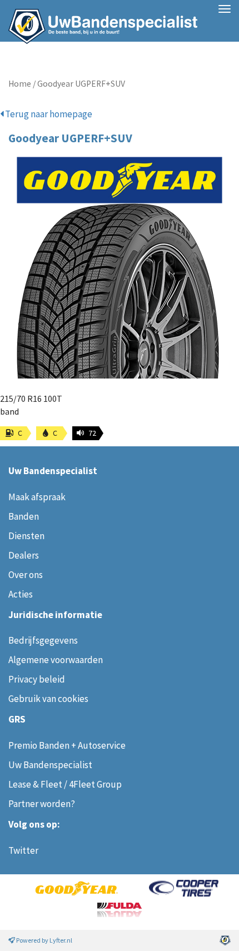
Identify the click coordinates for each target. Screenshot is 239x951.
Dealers (23, 555)
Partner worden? (41, 804)
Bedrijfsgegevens (43, 640)
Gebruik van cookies (48, 699)
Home (19, 83)
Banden (23, 516)
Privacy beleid (36, 679)
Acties (20, 594)
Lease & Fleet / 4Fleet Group (65, 784)
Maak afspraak (37, 497)
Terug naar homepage (47, 114)
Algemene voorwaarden (55, 660)
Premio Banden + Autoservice (67, 745)
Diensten (26, 536)
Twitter (23, 850)
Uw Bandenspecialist (98, 21)
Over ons (25, 575)
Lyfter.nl (60, 940)
